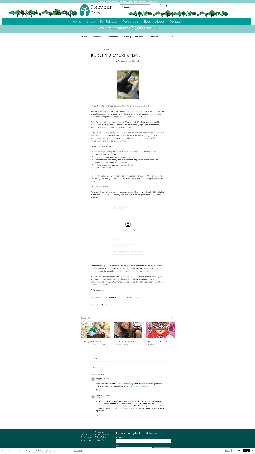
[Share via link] (107, 300)
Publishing (126, 36)
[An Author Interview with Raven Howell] (128, 325)
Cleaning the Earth (109, 293)
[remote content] (128, 229)
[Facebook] (89, 446)
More (164, 36)
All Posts (85, 36)
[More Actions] (163, 374)
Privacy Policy (78, 451)
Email (118, 440)
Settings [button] (227, 451)
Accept (246, 451)
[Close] (252, 450)
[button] (109, 22)
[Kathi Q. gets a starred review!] (160, 325)
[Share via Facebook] (92, 300)
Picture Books (141, 36)
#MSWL (138, 293)
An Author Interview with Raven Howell (126, 338)
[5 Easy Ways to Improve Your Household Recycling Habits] (95, 325)
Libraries (154, 36)
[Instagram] (94, 446)
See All (173, 313)
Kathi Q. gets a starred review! (158, 338)
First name (120, 433)
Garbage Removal (125, 293)
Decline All (236, 451)
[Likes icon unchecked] (97, 385)
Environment (112, 36)
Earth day (95, 293)
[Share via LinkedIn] (102, 300)
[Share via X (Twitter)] (97, 300)
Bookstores (98, 36)
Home (83, 427)
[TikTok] (99, 446)
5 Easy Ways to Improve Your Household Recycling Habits (95, 338)
